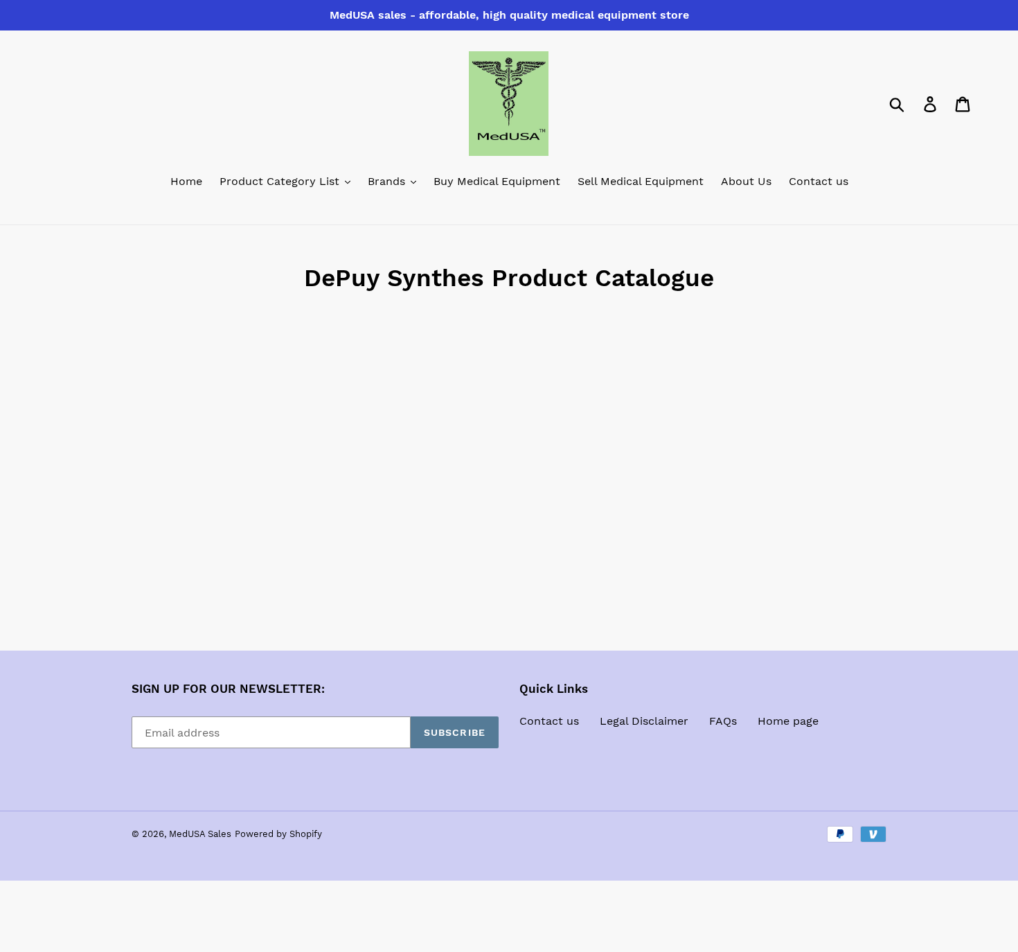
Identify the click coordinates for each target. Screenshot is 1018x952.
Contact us (549, 721)
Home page (788, 721)
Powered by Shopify (278, 834)
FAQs (723, 721)
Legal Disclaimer (644, 721)
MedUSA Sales (200, 834)
